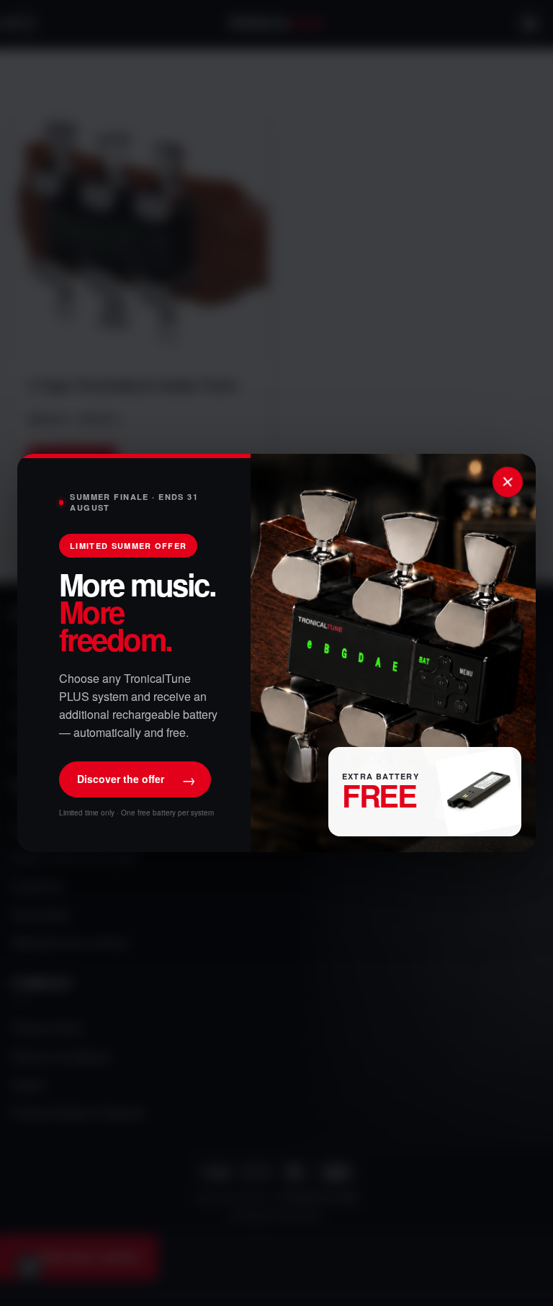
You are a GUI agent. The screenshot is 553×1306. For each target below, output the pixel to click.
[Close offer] (507, 481)
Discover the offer (136, 779)
